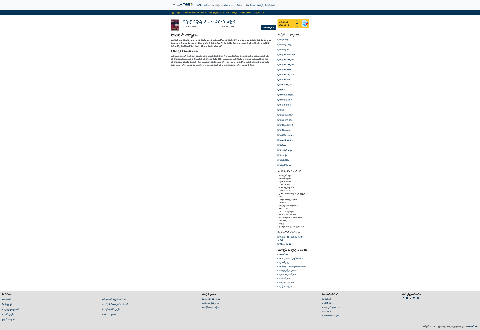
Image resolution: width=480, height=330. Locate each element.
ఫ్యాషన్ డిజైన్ (285, 130)
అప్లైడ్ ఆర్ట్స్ (284, 39)
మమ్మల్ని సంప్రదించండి (266, 5)
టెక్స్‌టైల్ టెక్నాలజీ (287, 60)
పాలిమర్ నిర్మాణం (287, 95)
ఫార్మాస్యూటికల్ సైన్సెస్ (111, 309)
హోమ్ (199, 5)
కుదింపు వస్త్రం (285, 49)
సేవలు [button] (239, 5)
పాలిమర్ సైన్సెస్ (286, 100)
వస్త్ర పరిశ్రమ (284, 160)
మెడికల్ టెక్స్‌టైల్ (286, 140)
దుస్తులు (283, 90)
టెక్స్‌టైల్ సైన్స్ (285, 80)
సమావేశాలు (250, 5)
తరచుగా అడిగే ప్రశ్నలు (330, 315)
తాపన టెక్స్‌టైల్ (286, 85)
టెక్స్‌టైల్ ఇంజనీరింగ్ (287, 54)
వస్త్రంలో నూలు (285, 165)
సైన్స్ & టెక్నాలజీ (8, 319)
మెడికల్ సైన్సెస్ (8, 314)
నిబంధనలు (326, 311)
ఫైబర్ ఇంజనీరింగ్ (286, 115)
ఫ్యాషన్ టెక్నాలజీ (286, 125)
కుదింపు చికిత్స (286, 44)
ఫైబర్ (282, 110)
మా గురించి (326, 299)
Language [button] (267, 27)
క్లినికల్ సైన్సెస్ (7, 304)
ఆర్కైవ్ (234, 13)
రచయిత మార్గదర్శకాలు (211, 299)
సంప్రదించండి (259, 13)
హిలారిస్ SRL (472, 326)
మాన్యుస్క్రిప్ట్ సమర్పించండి (218, 13)
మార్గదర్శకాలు (245, 13)
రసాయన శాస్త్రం (286, 150)
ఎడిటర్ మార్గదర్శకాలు (210, 303)
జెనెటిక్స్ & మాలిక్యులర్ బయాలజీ (115, 304)
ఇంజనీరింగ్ (6, 299)
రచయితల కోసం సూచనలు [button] (193, 13)
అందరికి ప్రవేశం (328, 303)
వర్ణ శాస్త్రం (283, 155)
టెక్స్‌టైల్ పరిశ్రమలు (287, 75)
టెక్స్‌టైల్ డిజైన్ (285, 70)
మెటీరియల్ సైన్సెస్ (287, 135)
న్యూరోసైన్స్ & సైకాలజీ (10, 309)
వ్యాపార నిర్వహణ (109, 314)
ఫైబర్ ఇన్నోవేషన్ (286, 120)
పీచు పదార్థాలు (286, 105)
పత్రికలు (207, 5)
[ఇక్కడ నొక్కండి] (182, 5)
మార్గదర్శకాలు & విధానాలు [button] (223, 5)
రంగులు (283, 145)
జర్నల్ (177, 13)
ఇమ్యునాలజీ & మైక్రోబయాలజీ (114, 299)
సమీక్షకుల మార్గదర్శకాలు (211, 307)
